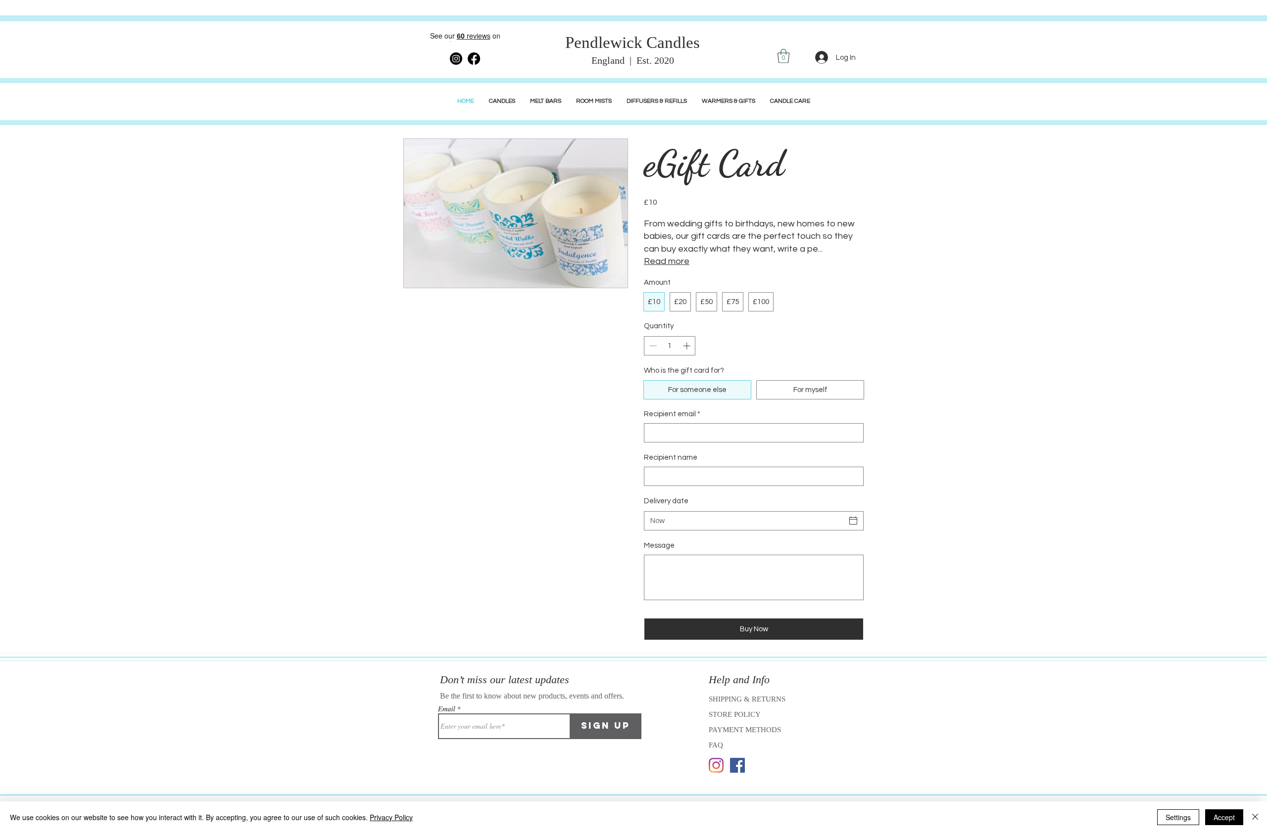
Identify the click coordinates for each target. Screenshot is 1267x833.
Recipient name (670, 457)
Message (659, 545)
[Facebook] (737, 765)
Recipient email (672, 414)
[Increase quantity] (687, 346)
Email (446, 708)
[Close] (1255, 817)
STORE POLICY (736, 714)
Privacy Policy (391, 817)
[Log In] (821, 57)
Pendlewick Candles (632, 42)
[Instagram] (716, 765)
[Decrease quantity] (652, 346)
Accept (1224, 817)
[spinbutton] (670, 346)
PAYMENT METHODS (745, 730)
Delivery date (666, 501)
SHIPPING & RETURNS (747, 699)
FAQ (716, 745)
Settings (1178, 817)
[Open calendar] (853, 520)
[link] (783, 56)
